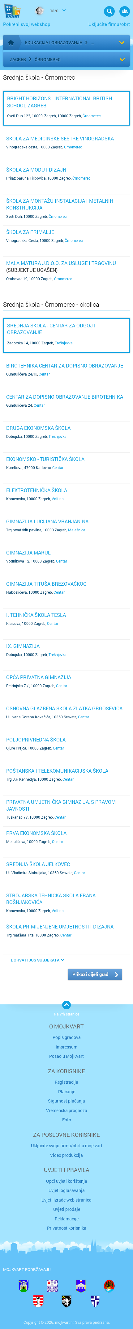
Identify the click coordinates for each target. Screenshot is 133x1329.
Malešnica (76, 529)
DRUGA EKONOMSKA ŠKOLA (38, 428)
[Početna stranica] (11, 42)
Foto (66, 1120)
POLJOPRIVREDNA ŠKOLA (36, 739)
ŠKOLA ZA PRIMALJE (30, 232)
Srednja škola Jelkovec (38, 864)
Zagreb (18, 59)
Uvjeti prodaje (66, 1209)
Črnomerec (48, 59)
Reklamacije (67, 1219)
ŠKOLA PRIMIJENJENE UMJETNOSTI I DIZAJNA (60, 926)
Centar (44, 374)
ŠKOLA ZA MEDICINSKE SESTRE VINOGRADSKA (60, 138)
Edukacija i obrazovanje (53, 42)
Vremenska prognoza (66, 1110)
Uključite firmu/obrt (109, 24)
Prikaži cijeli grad (90, 974)
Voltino (58, 498)
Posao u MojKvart (66, 1056)
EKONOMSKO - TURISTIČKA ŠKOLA (45, 459)
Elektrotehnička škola (36, 490)
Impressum (66, 1047)
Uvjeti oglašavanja (67, 1190)
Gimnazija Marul (28, 552)
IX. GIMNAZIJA (23, 646)
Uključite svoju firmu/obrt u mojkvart (66, 1145)
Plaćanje (66, 1091)
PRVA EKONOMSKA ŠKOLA (36, 833)
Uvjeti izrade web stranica (66, 1200)
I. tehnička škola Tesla (36, 615)
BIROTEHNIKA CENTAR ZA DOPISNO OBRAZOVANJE (64, 365)
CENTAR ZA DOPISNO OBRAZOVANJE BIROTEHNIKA (64, 396)
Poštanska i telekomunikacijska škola (57, 770)
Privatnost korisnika (66, 1228)
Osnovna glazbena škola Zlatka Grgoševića (64, 708)
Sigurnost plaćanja (66, 1101)
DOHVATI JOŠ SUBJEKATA (35, 960)
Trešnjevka (64, 342)
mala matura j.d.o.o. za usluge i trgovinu (61, 263)
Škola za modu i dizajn (36, 169)
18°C (53, 10)
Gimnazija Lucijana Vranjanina (47, 521)
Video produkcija (66, 1155)
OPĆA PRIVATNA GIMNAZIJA (38, 677)
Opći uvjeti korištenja (66, 1181)
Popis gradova (67, 1037)
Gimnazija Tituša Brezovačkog (46, 583)
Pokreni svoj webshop (26, 24)
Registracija (66, 1082)
